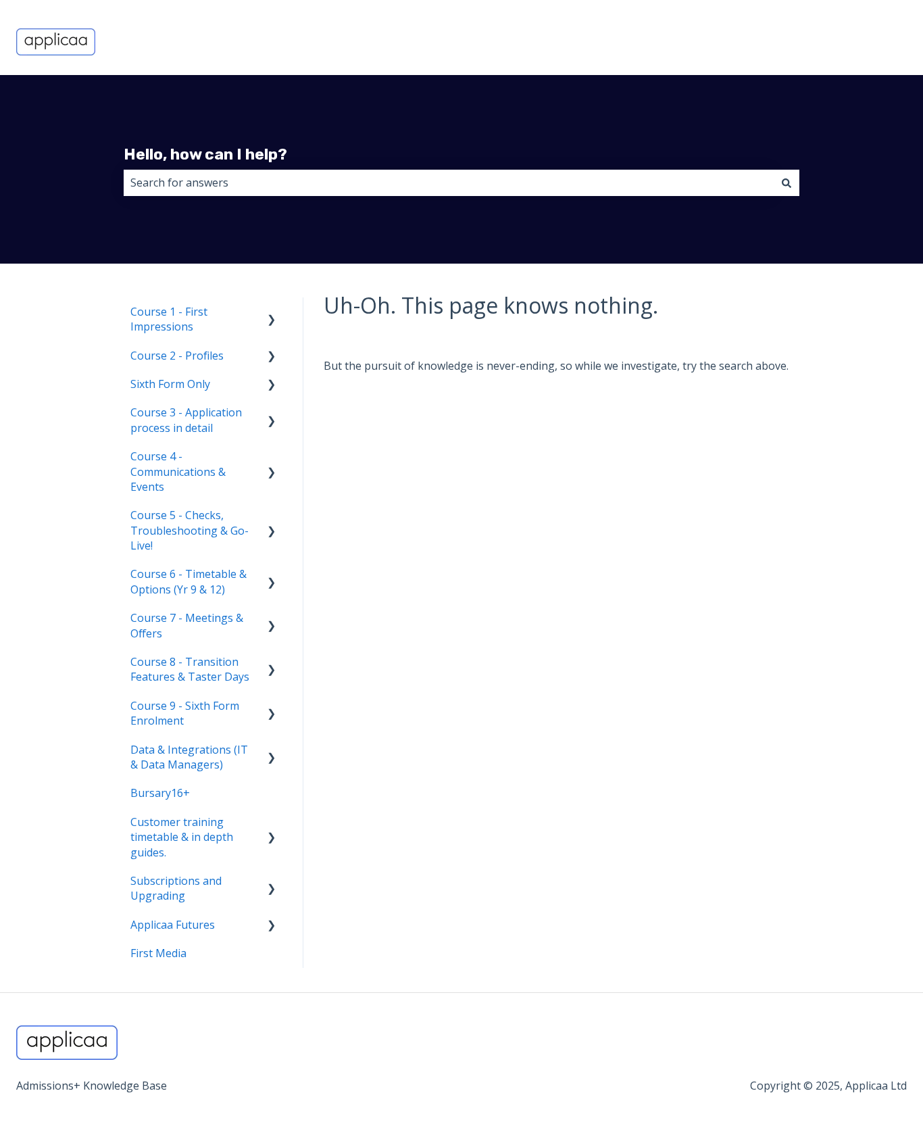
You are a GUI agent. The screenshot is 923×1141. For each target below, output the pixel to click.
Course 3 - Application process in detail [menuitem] (186, 420)
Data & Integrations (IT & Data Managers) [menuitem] (189, 757)
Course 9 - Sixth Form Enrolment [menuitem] (184, 713)
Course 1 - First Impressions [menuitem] (168, 319)
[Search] (786, 182)
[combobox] (449, 182)
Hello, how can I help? (205, 154)
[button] (271, 312)
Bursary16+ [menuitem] (160, 792)
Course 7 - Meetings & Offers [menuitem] (186, 625)
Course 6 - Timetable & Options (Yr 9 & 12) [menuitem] (188, 581)
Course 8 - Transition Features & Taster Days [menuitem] (189, 669)
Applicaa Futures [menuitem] (172, 924)
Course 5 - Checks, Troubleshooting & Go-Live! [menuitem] (189, 530)
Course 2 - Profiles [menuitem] (177, 355)
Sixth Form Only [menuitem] (170, 384)
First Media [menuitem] (158, 953)
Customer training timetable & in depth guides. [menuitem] (181, 837)
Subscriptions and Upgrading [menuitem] (176, 888)
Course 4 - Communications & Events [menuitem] (178, 471)
